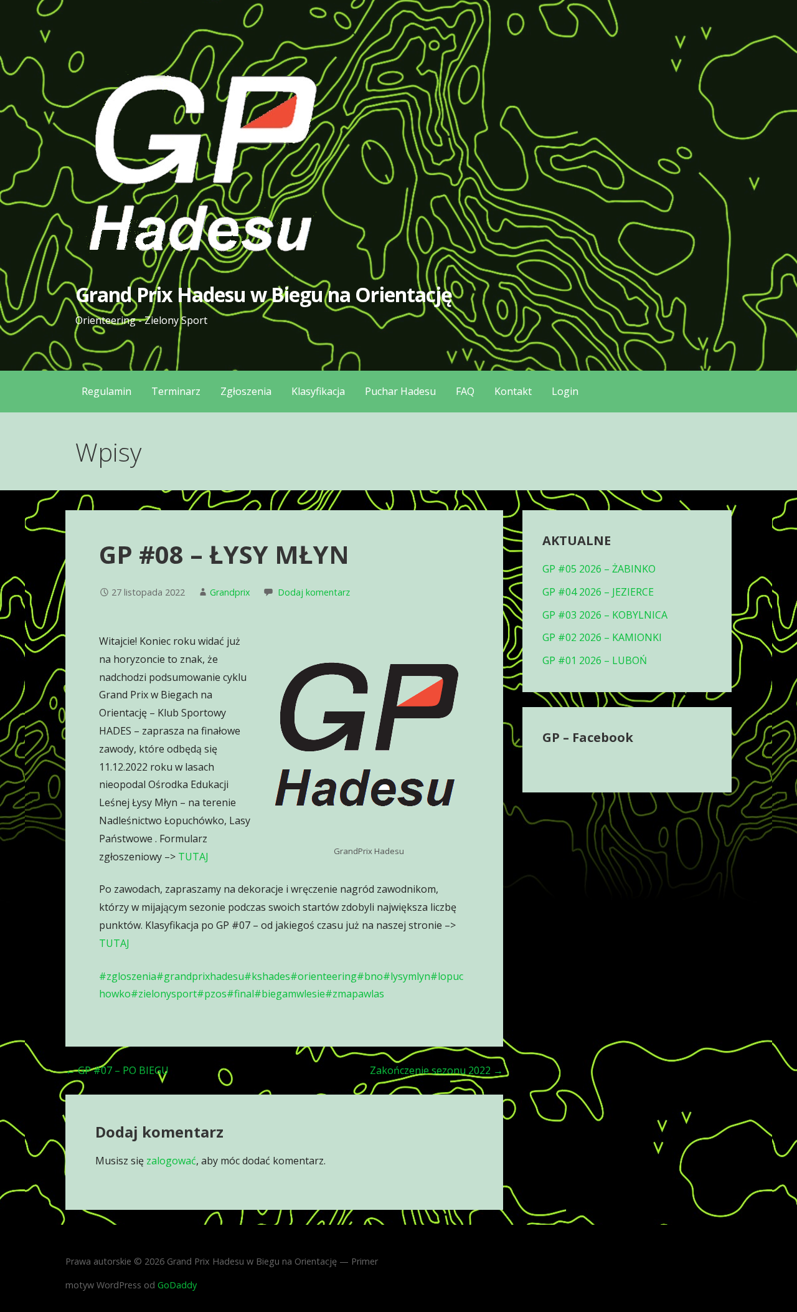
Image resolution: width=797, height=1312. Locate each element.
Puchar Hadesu (400, 391)
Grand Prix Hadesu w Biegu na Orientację (263, 294)
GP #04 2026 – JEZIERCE (598, 592)
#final (240, 994)
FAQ (465, 391)
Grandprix (230, 592)
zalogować (171, 1160)
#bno (370, 976)
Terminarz (175, 391)
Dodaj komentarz (314, 592)
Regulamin (106, 391)
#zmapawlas (354, 994)
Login (565, 391)
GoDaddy (177, 1285)
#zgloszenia (127, 976)
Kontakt (513, 391)
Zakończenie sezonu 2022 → (436, 1070)
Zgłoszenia (245, 391)
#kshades (267, 976)
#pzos (212, 994)
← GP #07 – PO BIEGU (117, 1070)
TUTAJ (193, 856)
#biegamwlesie (289, 994)
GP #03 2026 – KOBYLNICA (604, 615)
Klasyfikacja (318, 391)
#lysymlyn (406, 976)
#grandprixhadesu (200, 976)
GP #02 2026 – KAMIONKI (602, 637)
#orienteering (323, 976)
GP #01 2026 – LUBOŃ (594, 660)
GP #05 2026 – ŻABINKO (599, 569)
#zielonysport (164, 994)
